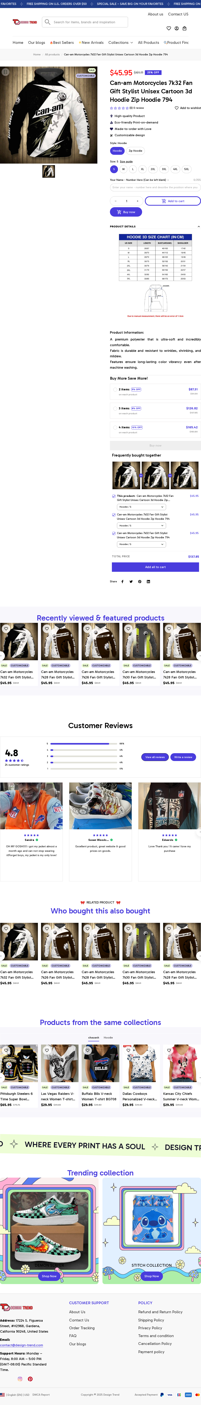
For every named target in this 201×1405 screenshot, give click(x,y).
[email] (21, 1345)
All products (52, 54)
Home (37, 54)
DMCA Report (41, 1394)
